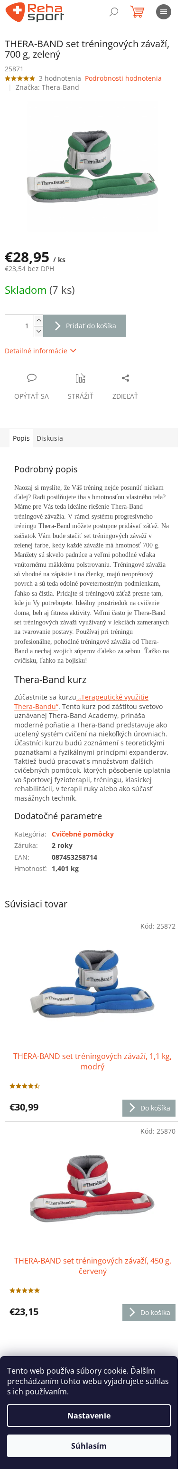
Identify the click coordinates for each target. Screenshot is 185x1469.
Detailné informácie (36, 350)
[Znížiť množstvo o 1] (38, 331)
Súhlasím (89, 1446)
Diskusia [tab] (50, 438)
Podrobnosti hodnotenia (123, 78)
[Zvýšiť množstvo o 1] (38, 320)
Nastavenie (89, 1415)
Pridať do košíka (91, 325)
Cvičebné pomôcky (83, 833)
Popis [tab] (21, 438)
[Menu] (163, 11)
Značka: (47, 87)
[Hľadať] (113, 11)
